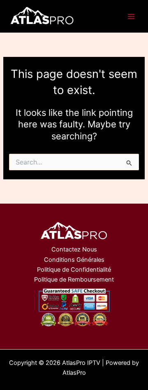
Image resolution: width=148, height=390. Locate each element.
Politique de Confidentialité (74, 269)
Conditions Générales (74, 259)
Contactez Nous (74, 249)
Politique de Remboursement (74, 279)
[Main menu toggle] (131, 16)
